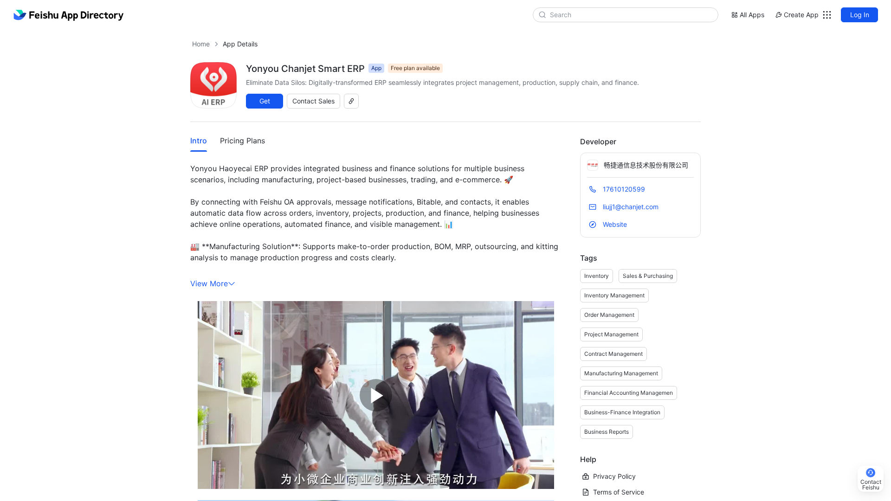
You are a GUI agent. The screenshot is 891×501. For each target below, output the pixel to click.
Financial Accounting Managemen (628, 392)
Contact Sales (313, 101)
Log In (859, 15)
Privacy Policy (614, 476)
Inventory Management (614, 295)
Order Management (609, 314)
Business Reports (606, 431)
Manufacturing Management (621, 373)
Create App (801, 15)
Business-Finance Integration (622, 412)
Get (264, 101)
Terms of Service (618, 492)
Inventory (596, 275)
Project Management (611, 334)
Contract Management (613, 353)
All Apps (752, 15)
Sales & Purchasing (648, 275)
